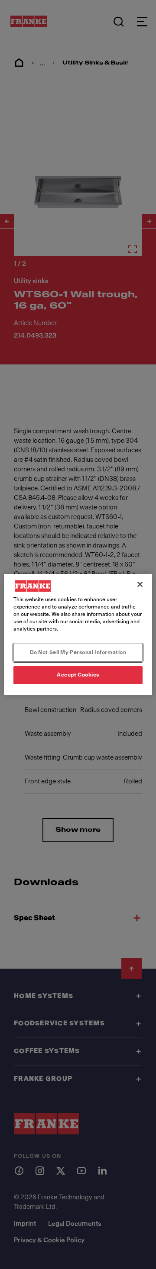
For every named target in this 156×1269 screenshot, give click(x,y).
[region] (78, 634)
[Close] (140, 584)
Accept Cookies (78, 674)
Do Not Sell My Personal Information (78, 652)
